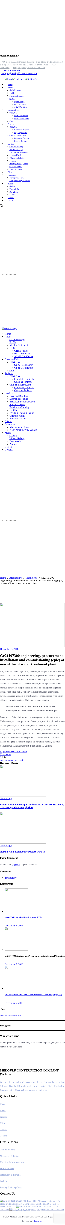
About (3, 1110)
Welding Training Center (11, 1187)
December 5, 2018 (9, 649)
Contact (3, 1136)
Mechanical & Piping (9, 1156)
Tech (24, 751)
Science (18, 751)
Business (9, 751)
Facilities (4, 1181)
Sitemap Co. (37, 1221)
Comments (5, 754)
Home (3, 577)
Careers (3, 1129)
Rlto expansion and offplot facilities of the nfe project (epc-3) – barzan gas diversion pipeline (32, 806)
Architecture (15, 577)
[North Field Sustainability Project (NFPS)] (23, 842)
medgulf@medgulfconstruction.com (19, 73)
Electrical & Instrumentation (13, 1162)
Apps (2, 751)
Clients (3, 1123)
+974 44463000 (12, 70)
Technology (31, 577)
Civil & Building (7, 1150)
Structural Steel (7, 1168)
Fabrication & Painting (10, 1175)
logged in (16, 864)
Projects (3, 1117)
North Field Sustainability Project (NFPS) (22, 851)
